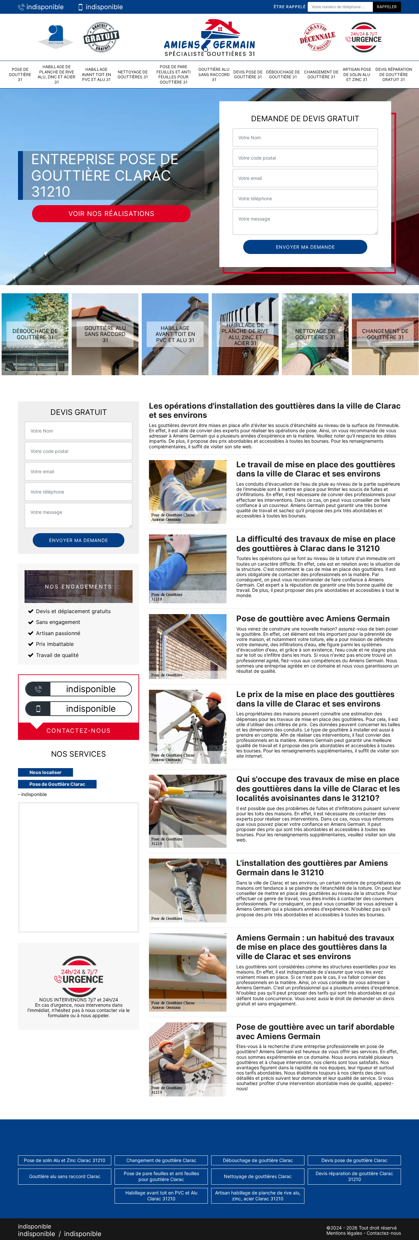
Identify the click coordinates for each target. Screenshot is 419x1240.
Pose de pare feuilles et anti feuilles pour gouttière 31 (173, 74)
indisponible (44, 7)
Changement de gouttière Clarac (161, 1160)
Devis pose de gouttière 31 (248, 74)
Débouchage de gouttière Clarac (258, 1160)
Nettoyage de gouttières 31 (133, 74)
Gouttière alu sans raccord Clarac (64, 1176)
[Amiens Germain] (209, 36)
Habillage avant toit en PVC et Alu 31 (96, 74)
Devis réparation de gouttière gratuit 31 (393, 74)
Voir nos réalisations (111, 214)
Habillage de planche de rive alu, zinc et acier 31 (56, 74)
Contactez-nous (384, 1233)
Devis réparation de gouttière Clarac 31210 (354, 1176)
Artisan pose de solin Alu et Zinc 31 (357, 74)
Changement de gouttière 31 (321, 74)
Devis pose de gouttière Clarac (354, 1160)
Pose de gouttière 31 (20, 74)
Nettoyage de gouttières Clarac (258, 1176)
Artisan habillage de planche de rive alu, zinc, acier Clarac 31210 (258, 1195)
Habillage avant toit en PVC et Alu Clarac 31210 (161, 1195)
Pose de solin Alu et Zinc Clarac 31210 (64, 1160)
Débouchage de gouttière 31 (283, 74)
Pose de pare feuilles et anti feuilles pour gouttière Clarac (161, 1176)
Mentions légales (344, 1233)
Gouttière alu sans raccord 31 (214, 74)
